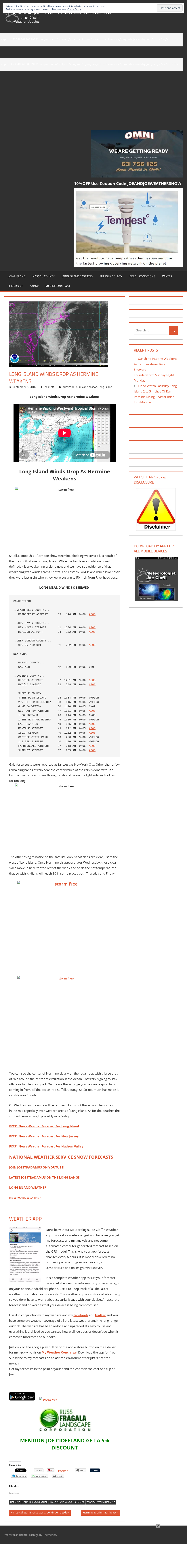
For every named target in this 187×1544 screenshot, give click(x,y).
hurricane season (86, 387)
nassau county (44, 276)
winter (167, 276)
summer (79, 1502)
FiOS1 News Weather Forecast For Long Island (44, 1126)
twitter (100, 1315)
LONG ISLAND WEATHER (27, 1187)
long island (16, 276)
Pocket (63, 1471)
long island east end (77, 276)
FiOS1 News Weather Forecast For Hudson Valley (46, 1146)
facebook (81, 1315)
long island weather (34, 1502)
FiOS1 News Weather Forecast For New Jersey (44, 1136)
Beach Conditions (142, 276)
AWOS (92, 724)
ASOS (92, 614)
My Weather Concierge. (59, 1352)
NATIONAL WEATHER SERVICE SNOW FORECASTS (61, 1157)
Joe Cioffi (49, 387)
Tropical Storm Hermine (101, 1502)
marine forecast (57, 286)
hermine (15, 1502)
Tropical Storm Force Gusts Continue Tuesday (41, 1513)
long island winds (61, 1502)
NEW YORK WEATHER (25, 1198)
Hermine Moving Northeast (99, 1513)
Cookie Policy (74, 9)
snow (34, 286)
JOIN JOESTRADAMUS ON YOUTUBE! (36, 1167)
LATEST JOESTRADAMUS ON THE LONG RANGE (44, 1177)
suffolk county (111, 276)
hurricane (15, 286)
